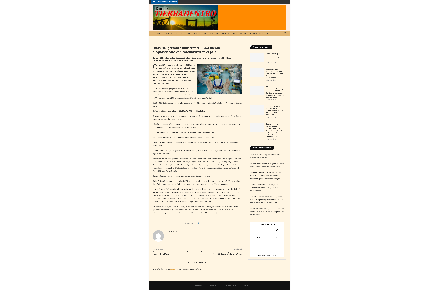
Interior (179, 33)
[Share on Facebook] (202, 223)
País (189, 33)
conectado (174, 269)
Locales (156, 33)
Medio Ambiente (239, 33)
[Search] (285, 33)
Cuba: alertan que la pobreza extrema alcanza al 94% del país (274, 57)
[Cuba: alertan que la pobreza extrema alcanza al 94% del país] (257, 57)
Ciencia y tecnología (260, 33)
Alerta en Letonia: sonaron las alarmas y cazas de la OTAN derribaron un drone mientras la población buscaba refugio (275, 92)
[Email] (283, 38)
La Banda (167, 33)
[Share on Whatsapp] (207, 223)
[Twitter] (276, 38)
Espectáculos (222, 33)
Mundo (197, 33)
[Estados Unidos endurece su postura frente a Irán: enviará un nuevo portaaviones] (257, 72)
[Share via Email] (209, 223)
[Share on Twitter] (205, 223)
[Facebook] (272, 38)
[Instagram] (280, 38)
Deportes (208, 33)
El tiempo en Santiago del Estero (267, 255)
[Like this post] (200, 223)
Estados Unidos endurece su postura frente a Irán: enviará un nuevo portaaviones (274, 73)
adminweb (171, 231)
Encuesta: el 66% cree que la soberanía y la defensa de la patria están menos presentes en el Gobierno (267, 211)
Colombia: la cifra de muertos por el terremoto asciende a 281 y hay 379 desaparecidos (274, 110)
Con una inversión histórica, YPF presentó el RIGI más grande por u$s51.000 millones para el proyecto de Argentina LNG (274, 130)
